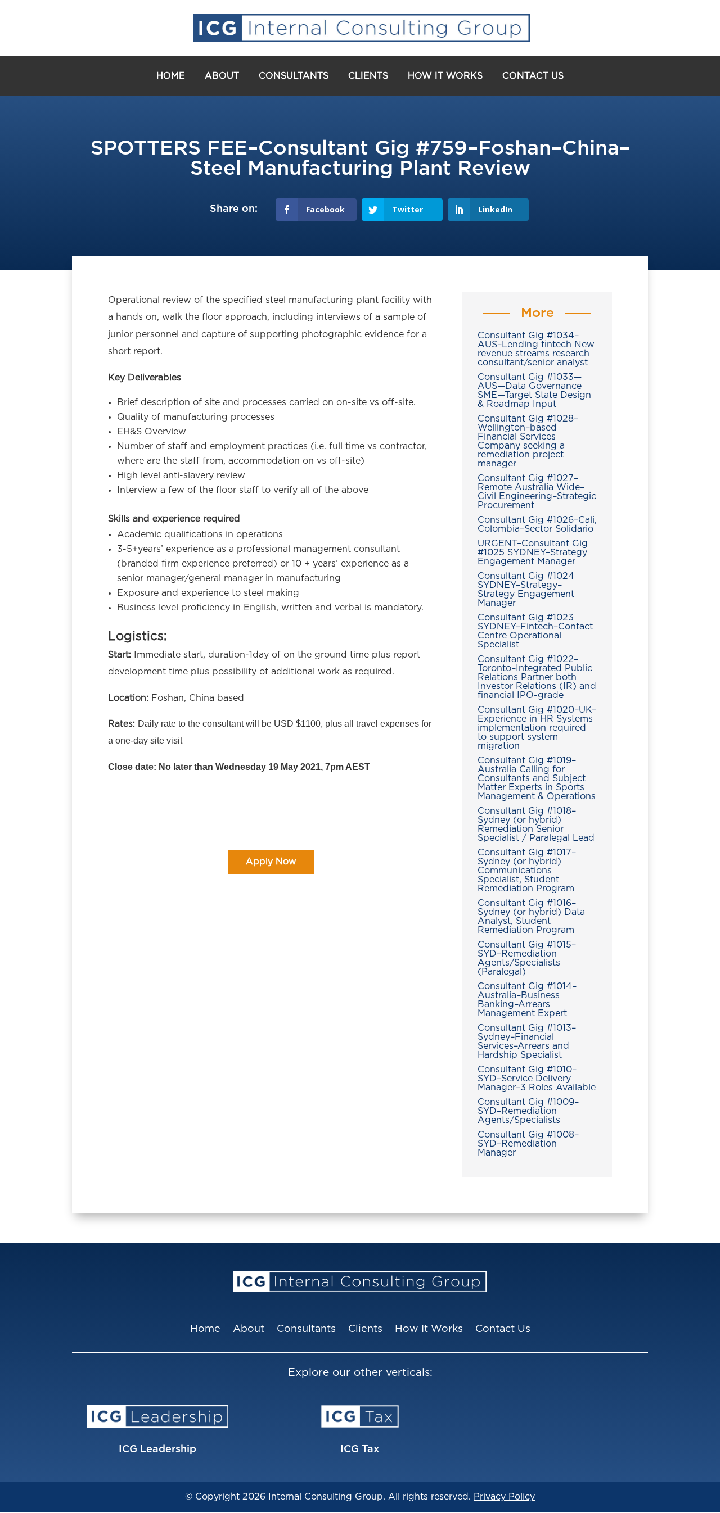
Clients (368, 75)
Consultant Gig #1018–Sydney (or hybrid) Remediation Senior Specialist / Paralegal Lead (536, 824)
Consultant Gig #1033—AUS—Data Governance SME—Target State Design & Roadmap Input (534, 391)
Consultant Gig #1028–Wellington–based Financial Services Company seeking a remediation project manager (528, 441)
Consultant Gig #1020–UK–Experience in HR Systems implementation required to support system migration (537, 727)
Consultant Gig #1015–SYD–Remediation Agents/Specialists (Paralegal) (527, 958)
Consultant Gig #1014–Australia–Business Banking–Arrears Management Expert (527, 1000)
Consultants (293, 75)
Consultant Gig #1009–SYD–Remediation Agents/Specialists (528, 1111)
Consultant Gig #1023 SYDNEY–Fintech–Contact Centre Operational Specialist (535, 631)
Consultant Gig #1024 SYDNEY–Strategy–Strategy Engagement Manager (526, 590)
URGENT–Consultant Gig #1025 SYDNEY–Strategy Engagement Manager (533, 552)
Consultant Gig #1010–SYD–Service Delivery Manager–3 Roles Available (537, 1078)
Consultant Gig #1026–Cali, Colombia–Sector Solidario (537, 524)
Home (170, 75)
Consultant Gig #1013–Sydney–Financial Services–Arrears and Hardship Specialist (527, 1041)
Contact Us (533, 75)
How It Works (445, 75)
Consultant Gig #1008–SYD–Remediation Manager (528, 1143)
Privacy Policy (504, 1496)
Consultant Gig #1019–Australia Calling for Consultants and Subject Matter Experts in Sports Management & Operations (537, 778)
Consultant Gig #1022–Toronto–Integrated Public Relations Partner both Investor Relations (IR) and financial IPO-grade (537, 677)
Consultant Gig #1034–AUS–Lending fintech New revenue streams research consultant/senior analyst (536, 349)
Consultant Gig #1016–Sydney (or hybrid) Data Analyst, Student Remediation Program (531, 917)
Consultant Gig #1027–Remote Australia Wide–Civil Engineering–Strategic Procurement (537, 492)
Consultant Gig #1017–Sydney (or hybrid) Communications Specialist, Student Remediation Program (527, 870)
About (222, 75)
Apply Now (271, 861)
